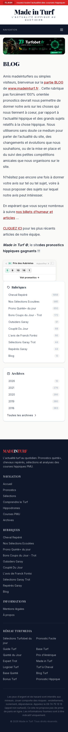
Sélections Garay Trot (16, 579)
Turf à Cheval (44, 667)
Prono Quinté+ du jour (17, 549)
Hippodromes (11, 508)
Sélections (9, 496)
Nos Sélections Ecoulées (18, 543)
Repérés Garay (12, 585)
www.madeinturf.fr (23, 88)
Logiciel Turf (11, 667)
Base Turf (42, 649)
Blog (6, 591)
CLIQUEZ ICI (12, 228)
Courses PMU (11, 514)
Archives (8, 520)
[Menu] (61, 29)
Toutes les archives (20, 415)
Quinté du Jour (12, 655)
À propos (9, 614)
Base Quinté (10, 673)
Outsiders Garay (13, 561)
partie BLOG (53, 82)
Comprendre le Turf (15, 502)
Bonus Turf (10, 679)
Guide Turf (9, 649)
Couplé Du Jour (13, 567)
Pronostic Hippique (48, 679)
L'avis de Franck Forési (17, 573)
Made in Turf (44, 661)
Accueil (7, 483)
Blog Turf (42, 673)
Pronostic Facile (46, 638)
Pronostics (9, 490)
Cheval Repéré (12, 537)
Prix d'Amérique (46, 655)
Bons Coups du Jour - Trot (19, 555)
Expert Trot (10, 661)
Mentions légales (13, 608)
